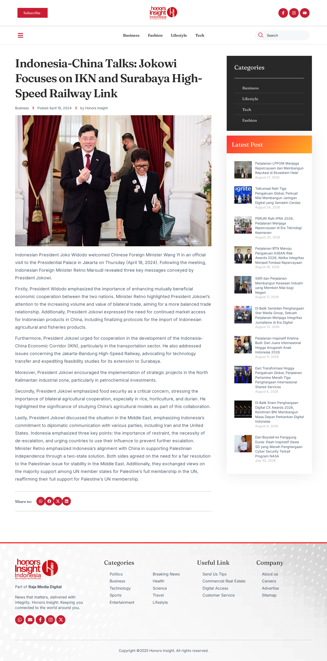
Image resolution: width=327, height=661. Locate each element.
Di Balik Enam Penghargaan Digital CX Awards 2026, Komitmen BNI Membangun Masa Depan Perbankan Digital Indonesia (279, 412)
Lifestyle (179, 35)
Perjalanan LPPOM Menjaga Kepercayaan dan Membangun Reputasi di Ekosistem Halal (279, 168)
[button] (40, 501)
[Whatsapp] (19, 619)
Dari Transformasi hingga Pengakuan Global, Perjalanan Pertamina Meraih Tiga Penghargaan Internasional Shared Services (278, 377)
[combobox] (282, 35)
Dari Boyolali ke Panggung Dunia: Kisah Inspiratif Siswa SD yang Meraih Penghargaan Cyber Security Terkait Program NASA (278, 446)
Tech (199, 35)
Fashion (155, 35)
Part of (38, 586)
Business (131, 35)
